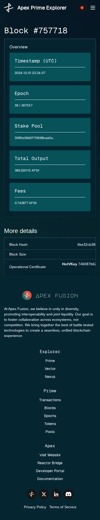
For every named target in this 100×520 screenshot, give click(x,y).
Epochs (50, 416)
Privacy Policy (35, 507)
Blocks (50, 408)
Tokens (50, 424)
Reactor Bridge (50, 463)
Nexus (50, 377)
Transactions (50, 400)
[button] (93, 8)
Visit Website (50, 455)
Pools (50, 432)
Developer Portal (50, 471)
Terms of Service (62, 507)
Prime (50, 361)
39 (16, 105)
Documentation (50, 479)
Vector (50, 369)
